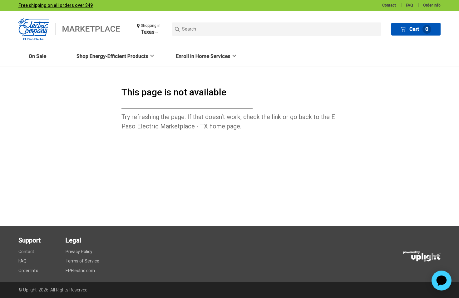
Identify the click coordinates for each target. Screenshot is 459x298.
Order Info (28, 270)
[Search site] (276, 29)
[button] (149, 29)
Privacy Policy (79, 251)
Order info (432, 5)
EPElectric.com (80, 270)
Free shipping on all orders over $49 (55, 5)
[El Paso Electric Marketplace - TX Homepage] (73, 29)
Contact (389, 5)
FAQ (409, 5)
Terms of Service (82, 260)
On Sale (37, 56)
